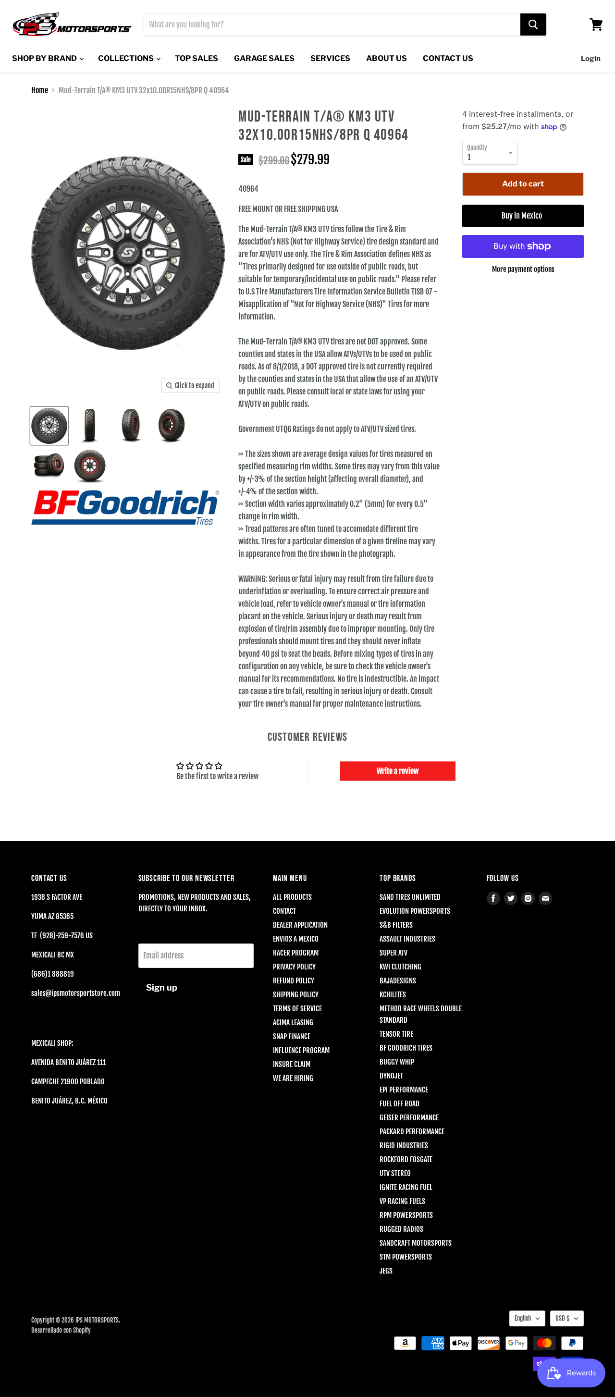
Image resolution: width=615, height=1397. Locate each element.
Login (591, 58)
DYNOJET (391, 1075)
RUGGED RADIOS (401, 1229)
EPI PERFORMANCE (404, 1089)
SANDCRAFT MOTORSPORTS (416, 1243)
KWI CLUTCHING (400, 966)
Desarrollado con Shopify (61, 1330)
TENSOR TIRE (396, 1034)
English (523, 1318)
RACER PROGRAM (296, 952)
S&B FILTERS (396, 925)
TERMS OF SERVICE (297, 1008)
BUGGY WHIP (397, 1061)
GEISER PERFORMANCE (409, 1117)
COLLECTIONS (126, 58)
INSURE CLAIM (291, 1064)
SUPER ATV (393, 952)
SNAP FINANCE (291, 1036)
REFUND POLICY (293, 980)
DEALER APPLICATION (300, 925)
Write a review (397, 771)
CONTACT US (448, 58)
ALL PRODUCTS (292, 897)
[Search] (533, 24)
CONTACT (284, 911)
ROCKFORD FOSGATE (406, 1159)
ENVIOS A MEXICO (296, 939)
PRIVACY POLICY (294, 966)
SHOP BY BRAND (45, 58)
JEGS (386, 1270)
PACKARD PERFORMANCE (412, 1131)
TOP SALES (196, 58)
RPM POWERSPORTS (406, 1215)
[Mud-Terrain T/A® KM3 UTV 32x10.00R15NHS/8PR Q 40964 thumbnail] (49, 426)
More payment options (523, 269)
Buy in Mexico (523, 216)
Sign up (161, 987)
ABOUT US (386, 58)
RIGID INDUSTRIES (404, 1145)
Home (39, 90)
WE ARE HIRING (293, 1078)
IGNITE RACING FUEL (406, 1187)
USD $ (562, 1318)
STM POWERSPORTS (406, 1257)
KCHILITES (393, 994)
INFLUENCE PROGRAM (301, 1050)
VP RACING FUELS (402, 1201)
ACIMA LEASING (293, 1022)
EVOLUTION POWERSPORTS (415, 911)
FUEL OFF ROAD (399, 1103)
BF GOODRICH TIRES (406, 1048)
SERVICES (330, 58)
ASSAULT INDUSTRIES (407, 939)
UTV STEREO (395, 1173)
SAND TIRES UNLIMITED (410, 897)
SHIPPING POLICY (296, 994)
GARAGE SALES (264, 58)
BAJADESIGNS (398, 980)
